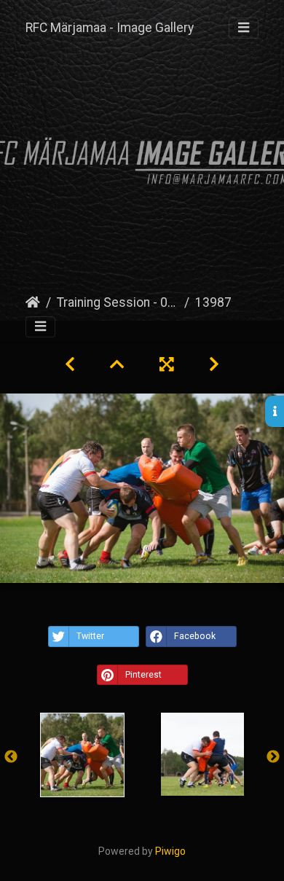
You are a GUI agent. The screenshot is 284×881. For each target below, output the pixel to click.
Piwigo (170, 851)
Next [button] (273, 757)
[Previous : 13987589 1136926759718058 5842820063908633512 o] (69, 364)
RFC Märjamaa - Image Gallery (109, 27)
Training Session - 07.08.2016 (117, 302)
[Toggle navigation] (244, 28)
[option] (82, 754)
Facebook (195, 636)
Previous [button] (11, 757)
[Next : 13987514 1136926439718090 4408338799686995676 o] (214, 364)
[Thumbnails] (117, 364)
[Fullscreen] (167, 364)
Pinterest (143, 675)
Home (32, 302)
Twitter (90, 636)
